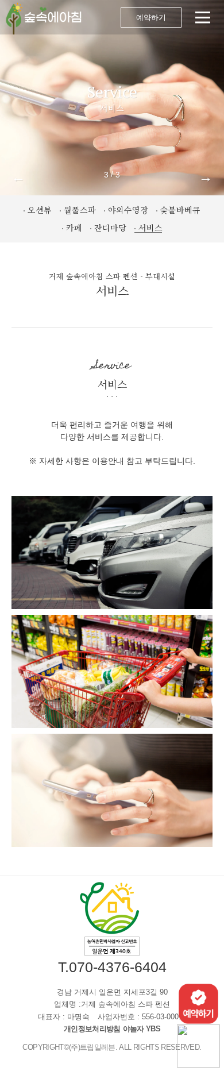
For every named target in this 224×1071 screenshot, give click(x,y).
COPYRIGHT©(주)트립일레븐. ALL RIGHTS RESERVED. (111, 1047)
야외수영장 (128, 209)
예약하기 (151, 17)
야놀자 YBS (141, 1028)
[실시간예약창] (198, 1003)
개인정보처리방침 (92, 1028)
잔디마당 (110, 227)
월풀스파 (80, 209)
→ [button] (206, 177)
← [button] (18, 177)
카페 (74, 227)
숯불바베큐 (180, 209)
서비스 (150, 227)
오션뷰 (40, 209)
